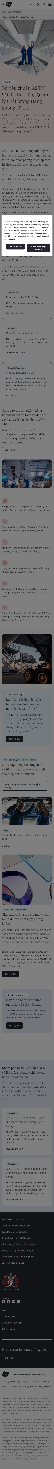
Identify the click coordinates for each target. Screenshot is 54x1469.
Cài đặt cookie (15, 246)
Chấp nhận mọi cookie (38, 247)
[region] (27, 235)
